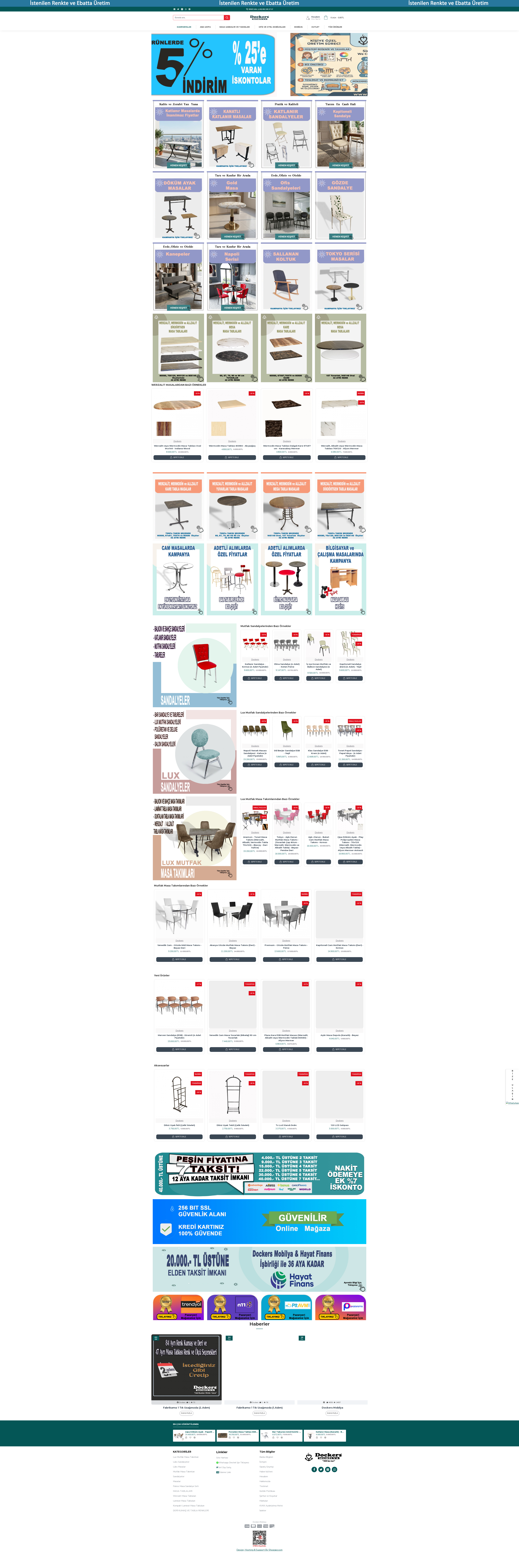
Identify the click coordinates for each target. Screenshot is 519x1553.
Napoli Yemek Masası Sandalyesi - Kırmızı (318, 752)
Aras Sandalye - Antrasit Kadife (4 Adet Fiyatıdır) (287, 752)
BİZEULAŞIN (512, 1085)
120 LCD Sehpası (340, 1125)
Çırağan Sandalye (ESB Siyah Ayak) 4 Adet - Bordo (255, 753)
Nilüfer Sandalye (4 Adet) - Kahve (350, 752)
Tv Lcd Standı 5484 (286, 1125)
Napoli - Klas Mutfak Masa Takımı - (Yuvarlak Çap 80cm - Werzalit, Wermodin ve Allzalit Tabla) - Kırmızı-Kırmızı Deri (255, 844)
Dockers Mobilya (332, 1407)
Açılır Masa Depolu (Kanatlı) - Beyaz (340, 1035)
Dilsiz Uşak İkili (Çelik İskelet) (179, 1125)
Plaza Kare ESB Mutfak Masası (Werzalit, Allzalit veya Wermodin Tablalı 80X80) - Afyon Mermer (286, 1038)
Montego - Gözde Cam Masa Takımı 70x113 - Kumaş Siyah (350, 840)
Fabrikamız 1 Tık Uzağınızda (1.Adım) (260, 1407)
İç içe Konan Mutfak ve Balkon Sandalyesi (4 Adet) (318, 667)
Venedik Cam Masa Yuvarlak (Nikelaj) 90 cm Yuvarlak (232, 1036)
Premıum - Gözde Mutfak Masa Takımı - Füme (286, 946)
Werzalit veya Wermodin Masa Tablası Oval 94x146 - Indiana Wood (177, 447)
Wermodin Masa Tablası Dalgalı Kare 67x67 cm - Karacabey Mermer (287, 447)
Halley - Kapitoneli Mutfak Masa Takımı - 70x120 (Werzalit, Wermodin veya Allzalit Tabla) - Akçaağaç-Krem (287, 844)
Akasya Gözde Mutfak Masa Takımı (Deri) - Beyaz (233, 946)
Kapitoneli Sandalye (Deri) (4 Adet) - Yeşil (350, 665)
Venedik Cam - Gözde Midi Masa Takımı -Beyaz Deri (179, 946)
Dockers (177, 441)
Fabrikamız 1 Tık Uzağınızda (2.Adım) (186, 1407)
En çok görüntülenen (186, 1424)
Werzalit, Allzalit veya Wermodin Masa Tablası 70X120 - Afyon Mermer (341, 447)
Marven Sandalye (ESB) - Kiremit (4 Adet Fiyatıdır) (179, 1036)
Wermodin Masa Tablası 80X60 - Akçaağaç (232, 446)
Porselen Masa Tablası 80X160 (243, 1432)
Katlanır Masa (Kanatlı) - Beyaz (330, 1432)
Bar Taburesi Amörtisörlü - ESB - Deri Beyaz (287, 1432)
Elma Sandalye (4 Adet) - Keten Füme (287, 665)
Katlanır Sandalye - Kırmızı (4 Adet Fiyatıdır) (255, 665)
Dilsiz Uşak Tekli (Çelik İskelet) (233, 1125)
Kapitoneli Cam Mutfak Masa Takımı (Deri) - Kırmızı (339, 946)
